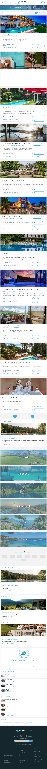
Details (38, 47)
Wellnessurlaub (16, 722)
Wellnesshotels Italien (38, 758)
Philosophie (21, 762)
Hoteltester (21, 753)
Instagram (30, 736)
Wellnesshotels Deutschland (39, 751)
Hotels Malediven (37, 761)
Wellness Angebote (7, 757)
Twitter (17, 736)
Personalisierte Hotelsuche (8, 755)
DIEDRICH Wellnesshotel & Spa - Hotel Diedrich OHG (18, 144)
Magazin (20, 755)
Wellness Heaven (22, 760)
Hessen (10, 109)
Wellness (22, 722)
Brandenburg (12, 218)
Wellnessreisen (29, 722)
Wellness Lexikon (7, 758)
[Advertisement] (23, 77)
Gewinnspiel (6, 760)
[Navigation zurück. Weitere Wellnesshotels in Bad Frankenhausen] (15, 416)
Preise (39, 116)
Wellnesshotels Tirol (37, 756)
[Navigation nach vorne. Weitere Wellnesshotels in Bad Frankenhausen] (32, 416)
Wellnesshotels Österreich (38, 754)
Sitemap (35, 763)
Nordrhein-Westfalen (13, 145)
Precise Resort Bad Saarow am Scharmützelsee (16, 362)
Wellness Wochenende (7, 722)
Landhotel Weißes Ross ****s (11, 326)
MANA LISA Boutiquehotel (10, 397)
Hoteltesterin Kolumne (23, 757)
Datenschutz (11, 764)
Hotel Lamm (5, 253)
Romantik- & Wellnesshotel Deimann (13, 180)
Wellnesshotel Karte (7, 752)
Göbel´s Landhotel (7, 107)
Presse (5, 750)
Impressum (6, 764)
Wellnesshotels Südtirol (38, 759)
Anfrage (39, 44)
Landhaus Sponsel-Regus (10, 35)
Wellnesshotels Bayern (38, 753)
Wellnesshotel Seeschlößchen (11, 217)
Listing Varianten (22, 764)
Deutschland (17, 36)
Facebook (23, 736)
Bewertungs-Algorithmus (23, 752)
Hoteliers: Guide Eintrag (8, 762)
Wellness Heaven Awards (23, 758)
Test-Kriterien (21, 750)
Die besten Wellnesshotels (8, 753)
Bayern (11, 36)
